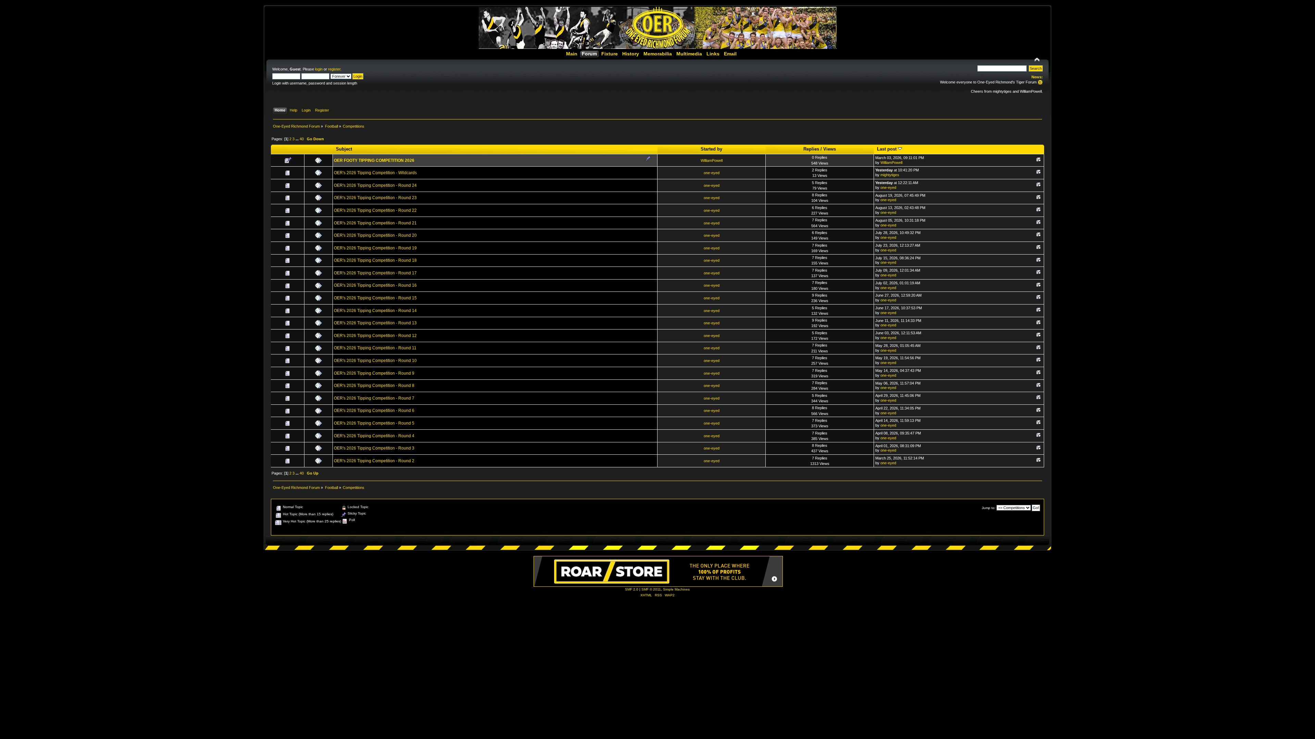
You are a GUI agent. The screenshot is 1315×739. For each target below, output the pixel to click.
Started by (711, 149)
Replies (811, 149)
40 (302, 139)
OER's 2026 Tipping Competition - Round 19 (375, 248)
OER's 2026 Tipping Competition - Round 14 (375, 310)
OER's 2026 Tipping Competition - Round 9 (374, 373)
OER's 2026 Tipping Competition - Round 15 (375, 298)
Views (829, 149)
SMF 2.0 (631, 589)
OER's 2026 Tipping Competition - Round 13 (375, 323)
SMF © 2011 (651, 589)
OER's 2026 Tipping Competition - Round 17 (375, 273)
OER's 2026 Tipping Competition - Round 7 (374, 398)
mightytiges (889, 175)
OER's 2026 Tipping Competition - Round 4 (374, 435)
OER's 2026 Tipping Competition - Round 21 (375, 223)
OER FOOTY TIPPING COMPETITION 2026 (374, 160)
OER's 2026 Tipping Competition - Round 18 (375, 260)
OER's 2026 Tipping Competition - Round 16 (375, 285)
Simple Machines (676, 589)
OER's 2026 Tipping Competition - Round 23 (375, 197)
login (319, 69)
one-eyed (711, 173)
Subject (344, 149)
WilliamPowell (712, 160)
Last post (887, 149)
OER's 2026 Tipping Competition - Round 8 (374, 385)
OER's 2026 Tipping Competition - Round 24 (375, 185)
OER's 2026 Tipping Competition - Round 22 (375, 210)
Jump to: (988, 508)
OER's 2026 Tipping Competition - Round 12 (375, 335)
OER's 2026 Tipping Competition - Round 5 (374, 423)
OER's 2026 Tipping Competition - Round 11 (375, 348)
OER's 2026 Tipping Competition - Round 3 (374, 448)
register (334, 69)
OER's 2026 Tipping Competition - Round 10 (375, 360)
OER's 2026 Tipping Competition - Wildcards (375, 172)
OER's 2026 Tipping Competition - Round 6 (374, 410)
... (298, 139)
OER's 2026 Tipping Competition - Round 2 (374, 460)
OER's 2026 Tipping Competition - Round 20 (375, 235)
